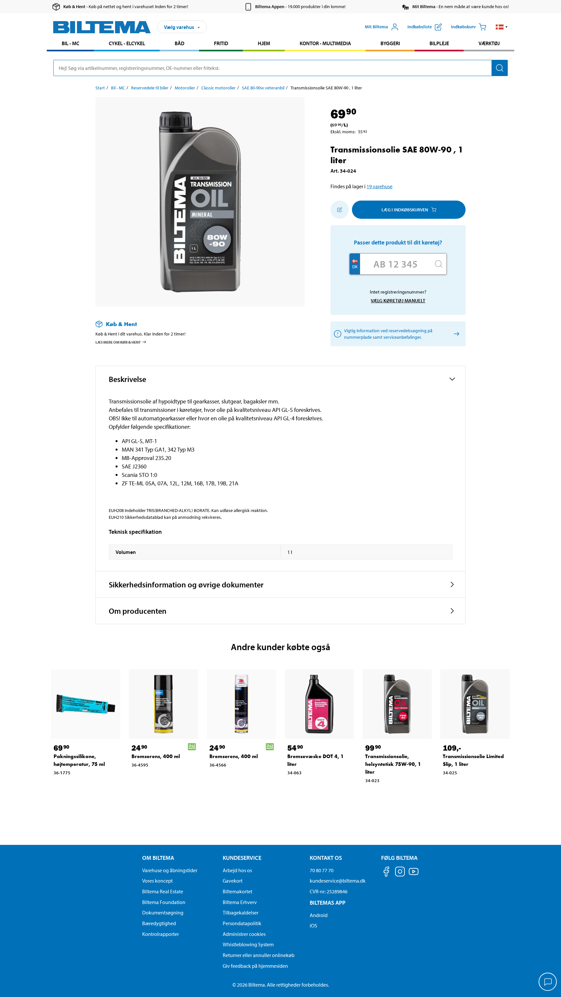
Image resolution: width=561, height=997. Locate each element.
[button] (501, 27)
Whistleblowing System (248, 944)
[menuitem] (70, 44)
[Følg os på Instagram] (400, 872)
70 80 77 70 (321, 870)
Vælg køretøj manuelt (398, 300)
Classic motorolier (218, 88)
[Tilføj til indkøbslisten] (339, 210)
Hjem (264, 43)
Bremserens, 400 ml (155, 756)
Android (319, 915)
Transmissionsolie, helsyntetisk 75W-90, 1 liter (393, 764)
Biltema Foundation (163, 902)
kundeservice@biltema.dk (338, 880)
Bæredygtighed (159, 923)
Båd (179, 43)
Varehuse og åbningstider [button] (169, 870)
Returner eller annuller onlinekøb (258, 955)
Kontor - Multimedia (325, 43)
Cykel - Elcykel (127, 43)
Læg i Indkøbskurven (404, 210)
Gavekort (233, 880)
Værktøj (489, 43)
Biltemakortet (237, 891)
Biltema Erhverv (240, 902)
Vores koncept (157, 880)
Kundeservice (242, 857)
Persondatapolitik (242, 923)
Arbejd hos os (237, 870)
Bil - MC (70, 43)
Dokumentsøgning (162, 912)
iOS (313, 925)
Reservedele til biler (149, 88)
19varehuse (380, 186)
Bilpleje (439, 43)
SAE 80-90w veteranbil (263, 88)
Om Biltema (158, 857)
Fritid (221, 43)
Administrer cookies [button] (244, 934)
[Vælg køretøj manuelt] (455, 334)
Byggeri (390, 43)
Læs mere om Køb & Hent (118, 342)
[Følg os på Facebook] (386, 872)
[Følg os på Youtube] (413, 874)
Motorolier (185, 88)
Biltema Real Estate (162, 891)
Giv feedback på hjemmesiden (255, 966)
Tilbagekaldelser (240, 912)
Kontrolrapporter (160, 934)
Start (100, 88)
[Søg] (500, 68)
